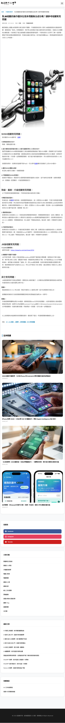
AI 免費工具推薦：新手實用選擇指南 (13, 630)
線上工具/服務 (7, 590)
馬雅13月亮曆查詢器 (9, 691)
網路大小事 (6, 582)
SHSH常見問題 (31, 322)
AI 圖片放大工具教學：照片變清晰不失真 (15, 639)
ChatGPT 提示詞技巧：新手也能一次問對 (15, 664)
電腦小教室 (6, 574)
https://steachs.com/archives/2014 (22, 250)
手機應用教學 (9, 12)
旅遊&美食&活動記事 (9, 598)
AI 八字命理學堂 (8, 687)
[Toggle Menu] (62, 3)
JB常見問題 (23, 322)
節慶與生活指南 (7, 561)
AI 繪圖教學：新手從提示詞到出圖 (13, 651)
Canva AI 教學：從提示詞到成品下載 (14, 668)
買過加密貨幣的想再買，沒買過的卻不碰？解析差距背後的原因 (21, 655)
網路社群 (6, 586)
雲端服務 (6, 594)
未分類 (5, 611)
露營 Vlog (6, 603)
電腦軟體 (6, 578)
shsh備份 (11, 322)
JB (6, 322)
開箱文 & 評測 (7, 565)
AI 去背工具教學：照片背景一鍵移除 (13, 647)
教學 (12, 200)
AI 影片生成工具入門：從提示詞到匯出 (14, 643)
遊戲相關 (6, 607)
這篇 (36, 163)
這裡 (19, 137)
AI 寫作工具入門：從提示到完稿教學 (13, 635)
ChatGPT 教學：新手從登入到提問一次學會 (15, 659)
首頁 (2, 12)
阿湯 (20, 23)
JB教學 (17, 322)
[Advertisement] (32, 53)
